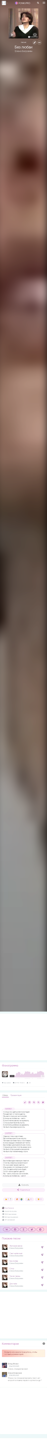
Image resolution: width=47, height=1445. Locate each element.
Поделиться (25, 1190)
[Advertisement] (23, 1036)
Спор (12, 1269)
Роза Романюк (9, 1208)
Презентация (15, 1095)
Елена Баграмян (23, 51)
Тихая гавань (15, 1276)
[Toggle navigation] (44, 3)
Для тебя (13, 1284)
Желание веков (16, 1246)
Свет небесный (16, 1253)
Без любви (14, 1261)
